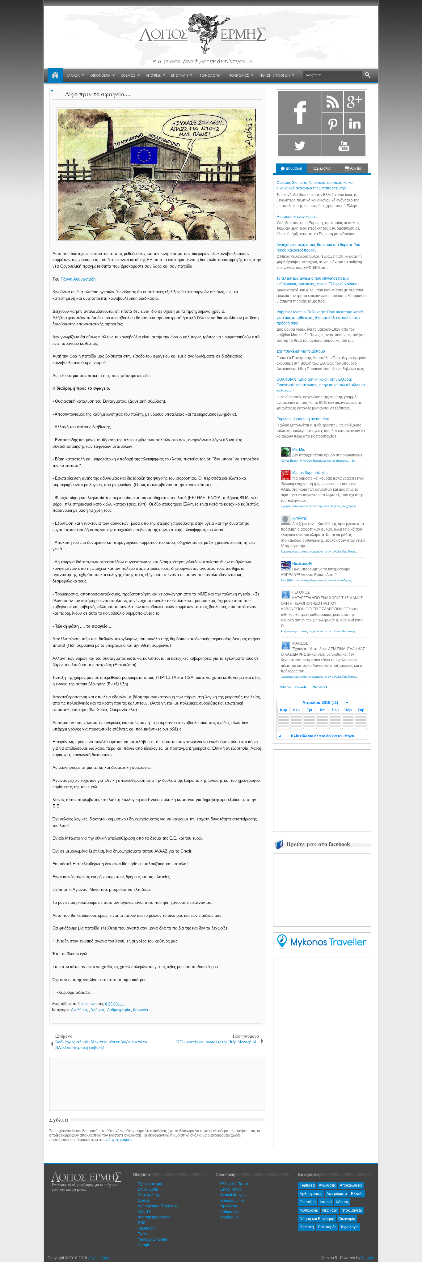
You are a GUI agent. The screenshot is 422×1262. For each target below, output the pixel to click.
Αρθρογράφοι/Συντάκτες (158, 1206)
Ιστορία (326, 1202)
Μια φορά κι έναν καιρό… (297, 216)
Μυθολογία (309, 1210)
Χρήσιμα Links (232, 1200)
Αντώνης (299, 518)
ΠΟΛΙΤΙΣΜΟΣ (239, 75)
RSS (142, 1223)
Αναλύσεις (80, 1010)
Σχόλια (325, 168)
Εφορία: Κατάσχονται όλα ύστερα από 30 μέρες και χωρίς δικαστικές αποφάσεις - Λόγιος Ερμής (341, 506)
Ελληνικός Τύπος (234, 1184)
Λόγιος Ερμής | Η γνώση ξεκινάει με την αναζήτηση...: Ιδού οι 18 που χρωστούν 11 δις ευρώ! (340, 460)
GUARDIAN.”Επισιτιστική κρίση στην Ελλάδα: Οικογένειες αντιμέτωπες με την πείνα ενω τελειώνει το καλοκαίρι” (320, 385)
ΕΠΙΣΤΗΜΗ (179, 75)
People (285, 686)
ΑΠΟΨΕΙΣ (153, 75)
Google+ (145, 1245)
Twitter (143, 1234)
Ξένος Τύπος (231, 1189)
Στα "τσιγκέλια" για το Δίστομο (300, 351)
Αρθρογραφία (119, 1010)
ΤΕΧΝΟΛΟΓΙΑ (210, 75)
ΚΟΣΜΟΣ (128, 75)
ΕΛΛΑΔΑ (73, 75)
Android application (154, 1217)
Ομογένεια (228, 1206)
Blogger (367, 1258)
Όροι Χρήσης (149, 1195)
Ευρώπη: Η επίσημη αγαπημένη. (303, 419)
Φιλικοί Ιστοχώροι (235, 1195)
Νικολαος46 (302, 563)
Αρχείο (355, 168)
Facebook (146, 1228)
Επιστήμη (308, 1202)
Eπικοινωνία (148, 1189)
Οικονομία (346, 1219)
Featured (307, 1185)
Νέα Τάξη (329, 1210)
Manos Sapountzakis (309, 473)
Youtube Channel (152, 1239)
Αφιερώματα (337, 1194)
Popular (319, 686)
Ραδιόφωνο (229, 1211)
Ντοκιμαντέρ (351, 1210)
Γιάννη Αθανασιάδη (78, 279)
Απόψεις (98, 1010)
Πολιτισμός (327, 1227)
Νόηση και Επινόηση (317, 1219)
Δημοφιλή (293, 168)
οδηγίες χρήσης (119, 1139)
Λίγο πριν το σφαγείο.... (97, 94)
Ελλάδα (357, 1194)
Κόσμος (342, 1202)
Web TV (144, 1211)
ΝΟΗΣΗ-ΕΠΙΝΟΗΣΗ (275, 75)
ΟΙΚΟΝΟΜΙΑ (100, 75)
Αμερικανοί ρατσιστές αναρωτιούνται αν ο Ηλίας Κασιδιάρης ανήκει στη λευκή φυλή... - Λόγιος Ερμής (345, 551)
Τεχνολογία (349, 1227)
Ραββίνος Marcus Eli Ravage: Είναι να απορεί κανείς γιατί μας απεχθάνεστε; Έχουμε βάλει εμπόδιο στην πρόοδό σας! (320, 317)
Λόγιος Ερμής (99, 1258)
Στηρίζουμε (229, 1217)
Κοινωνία (140, 1010)
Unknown (89, 1004)
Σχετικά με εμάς (150, 1184)
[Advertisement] (156, 1083)
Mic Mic (298, 449)
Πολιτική (307, 1227)
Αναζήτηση (367, 75)
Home (55, 75)
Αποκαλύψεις (351, 1185)
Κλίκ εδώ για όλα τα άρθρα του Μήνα (322, 736)
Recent (301, 686)
